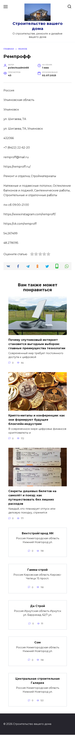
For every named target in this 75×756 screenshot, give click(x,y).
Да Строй (37, 606)
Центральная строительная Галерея (37, 681)
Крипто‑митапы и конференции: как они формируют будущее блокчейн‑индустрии (36, 420)
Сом (37, 642)
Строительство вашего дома (38, 26)
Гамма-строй (37, 569)
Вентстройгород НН (37, 533)
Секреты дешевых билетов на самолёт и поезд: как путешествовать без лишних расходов (32, 497)
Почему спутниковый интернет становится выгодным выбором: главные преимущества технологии (36, 344)
